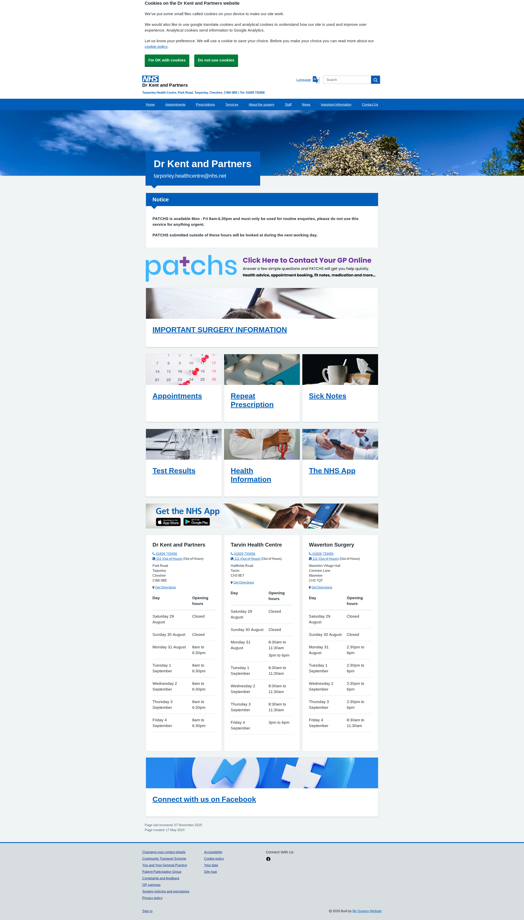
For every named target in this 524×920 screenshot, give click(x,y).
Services (232, 104)
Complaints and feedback (160, 878)
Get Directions (165, 587)
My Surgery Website (367, 911)
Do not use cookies (216, 60)
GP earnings (151, 884)
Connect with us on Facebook (204, 799)
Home (150, 104)
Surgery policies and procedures (165, 891)
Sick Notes (327, 395)
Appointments (175, 104)
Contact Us (370, 104)
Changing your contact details (163, 852)
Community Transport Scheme (164, 858)
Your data (211, 865)
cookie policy (156, 47)
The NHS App (332, 470)
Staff (288, 104)
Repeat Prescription (252, 400)
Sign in (147, 911)
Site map (210, 871)
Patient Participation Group (161, 871)
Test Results (173, 470)
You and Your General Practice (164, 865)
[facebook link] (268, 859)
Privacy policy (152, 898)
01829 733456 (166, 553)
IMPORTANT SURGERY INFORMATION (219, 329)
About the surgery (261, 104)
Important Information (336, 104)
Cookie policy (214, 858)
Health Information (251, 475)
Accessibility (213, 852)
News (306, 104)
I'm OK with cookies (167, 60)
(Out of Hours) (193, 558)
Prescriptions (205, 104)
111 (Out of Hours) (168, 558)
